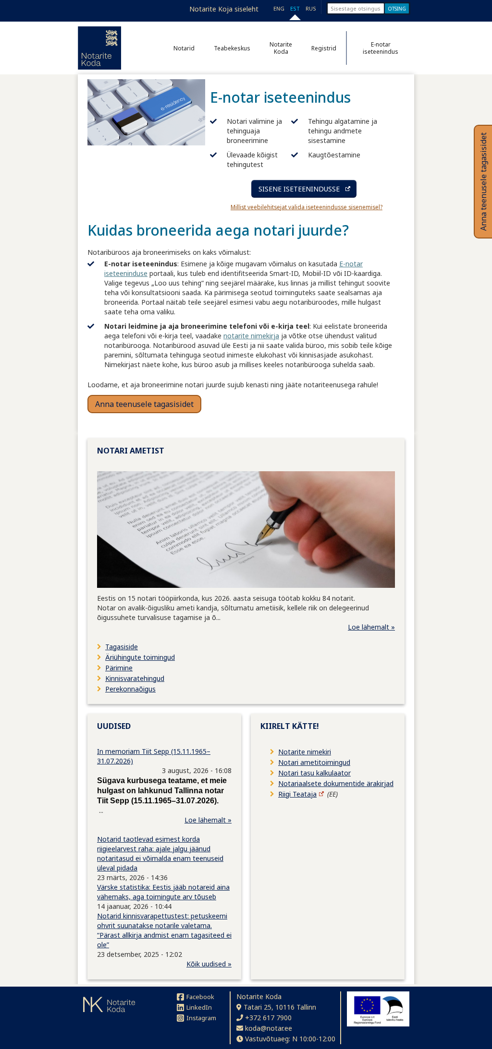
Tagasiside (121, 646)
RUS (311, 8)
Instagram (201, 1018)
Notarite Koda (281, 48)
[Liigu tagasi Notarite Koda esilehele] (99, 48)
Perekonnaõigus (130, 688)
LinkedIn (199, 1007)
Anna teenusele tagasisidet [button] (144, 404)
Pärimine (119, 667)
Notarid (184, 48)
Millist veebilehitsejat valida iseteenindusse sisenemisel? (306, 207)
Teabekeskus (232, 48)
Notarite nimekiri (304, 751)
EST (295, 8)
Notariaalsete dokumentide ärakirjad (336, 783)
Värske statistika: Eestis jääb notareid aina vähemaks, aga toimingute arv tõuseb (163, 891)
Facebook (200, 997)
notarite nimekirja (251, 335)
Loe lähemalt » (371, 627)
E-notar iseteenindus (380, 48)
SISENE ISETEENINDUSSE (299, 188)
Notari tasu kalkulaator (314, 772)
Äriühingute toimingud (140, 657)
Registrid (323, 48)
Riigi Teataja (297, 794)
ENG (278, 8)
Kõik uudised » (209, 963)
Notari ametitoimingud (314, 762)
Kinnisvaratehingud (134, 678)
